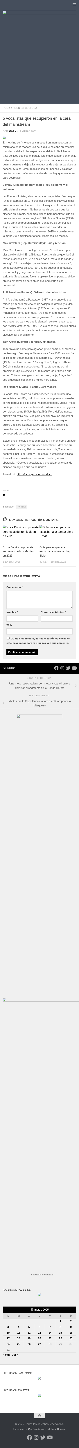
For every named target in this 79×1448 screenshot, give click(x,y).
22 (60, 1338)
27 (39, 1344)
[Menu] (74, 4)
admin (12, 131)
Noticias (22, 506)
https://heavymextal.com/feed (34, 474)
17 (8, 1338)
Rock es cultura (24, 108)
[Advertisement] (39, 77)
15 (60, 1332)
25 (18, 1344)
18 (18, 1338)
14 (50, 1332)
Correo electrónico (53, 612)
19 (29, 1338)
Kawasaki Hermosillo (42, 1274)
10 (8, 1332)
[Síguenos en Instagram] (62, 668)
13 (39, 1332)
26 (29, 1344)
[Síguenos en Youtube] (74, 668)
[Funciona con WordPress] (29, 1429)
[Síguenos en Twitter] (68, 668)
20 (39, 1338)
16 (70, 1332)
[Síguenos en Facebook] (56, 668)
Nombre (12, 612)
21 (50, 1338)
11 (18, 1332)
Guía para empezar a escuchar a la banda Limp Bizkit (55, 551)
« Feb (6, 1354)
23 (70, 1338)
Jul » (15, 1354)
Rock (6, 108)
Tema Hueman (58, 1429)
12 (29, 1332)
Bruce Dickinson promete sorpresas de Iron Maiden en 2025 (18, 551)
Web (9, 625)
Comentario (14, 587)
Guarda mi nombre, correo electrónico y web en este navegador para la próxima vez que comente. (38, 640)
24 (8, 1344)
